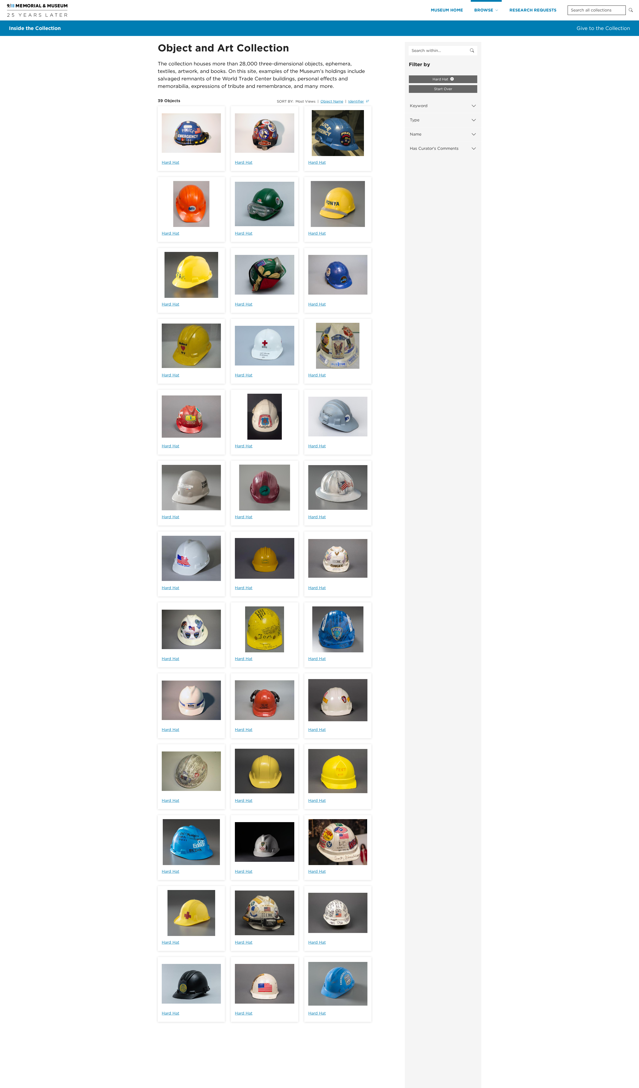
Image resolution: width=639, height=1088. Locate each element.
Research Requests (532, 10)
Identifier (356, 101)
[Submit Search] (631, 10)
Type (414, 120)
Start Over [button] (443, 89)
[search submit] (472, 50)
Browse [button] (483, 10)
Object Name (331, 101)
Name (415, 134)
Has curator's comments (434, 148)
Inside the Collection (35, 28)
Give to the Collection (603, 28)
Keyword (419, 105)
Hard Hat (170, 162)
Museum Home (447, 10)
